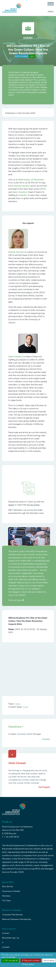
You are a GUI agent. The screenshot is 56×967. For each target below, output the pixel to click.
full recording (33, 505)
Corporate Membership (12, 914)
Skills (17, 704)
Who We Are (7, 886)
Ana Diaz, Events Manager (32, 736)
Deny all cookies (31, 960)
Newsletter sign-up (10, 938)
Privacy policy (28, 964)
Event (25, 707)
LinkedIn (6, 947)
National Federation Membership (16, 919)
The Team (6, 900)
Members (6, 896)
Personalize (48, 960)
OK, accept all (11, 960)
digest (11, 505)
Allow (32, 56)
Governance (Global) (11, 891)
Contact (5, 933)
